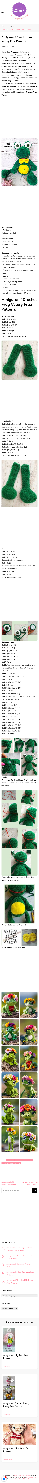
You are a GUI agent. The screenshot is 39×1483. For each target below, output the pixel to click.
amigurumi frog (7, 1163)
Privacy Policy (27, 1479)
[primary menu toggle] (3, 12)
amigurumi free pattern (14, 92)
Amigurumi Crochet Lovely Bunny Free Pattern (16, 1405)
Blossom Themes (31, 1477)
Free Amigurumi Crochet (22, 1476)
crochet (18, 1163)
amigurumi (10, 1160)
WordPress (18, 1479)
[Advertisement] (19, 118)
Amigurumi (14, 86)
